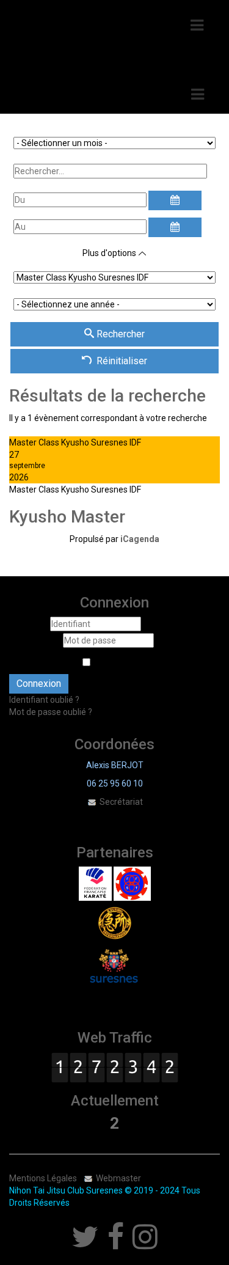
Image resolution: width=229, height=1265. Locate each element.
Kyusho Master (67, 517)
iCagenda (139, 539)
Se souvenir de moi (58, 662)
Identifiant (28, 624)
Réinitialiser (121, 361)
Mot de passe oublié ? (50, 712)
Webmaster (118, 1178)
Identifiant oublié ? (44, 700)
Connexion (38, 683)
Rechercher (119, 334)
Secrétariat (120, 802)
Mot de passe (35, 640)
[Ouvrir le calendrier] (174, 200)
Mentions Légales (43, 1178)
